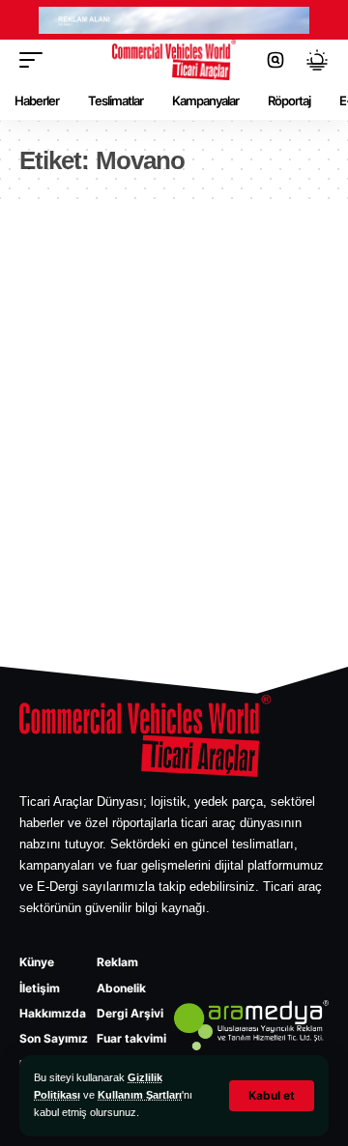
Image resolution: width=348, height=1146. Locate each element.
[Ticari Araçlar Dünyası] (174, 60)
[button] (271, 1095)
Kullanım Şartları (140, 1095)
